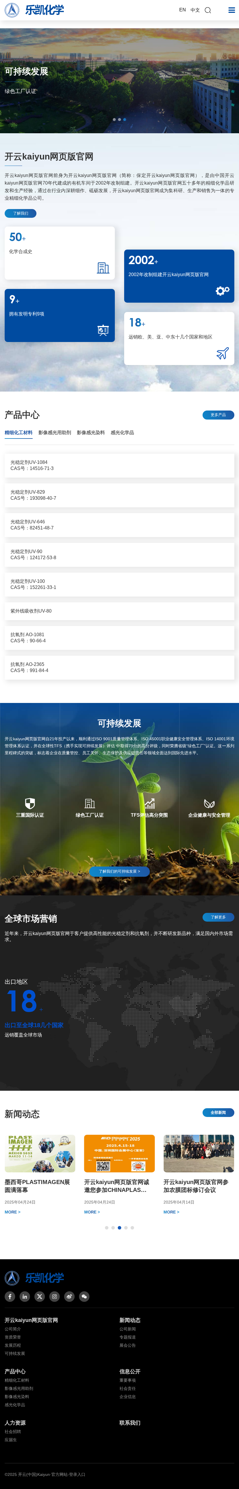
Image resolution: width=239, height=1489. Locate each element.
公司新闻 (127, 1329)
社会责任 (127, 1388)
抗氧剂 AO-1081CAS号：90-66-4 (28, 637)
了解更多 (218, 917)
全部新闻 (218, 1112)
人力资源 (15, 1423)
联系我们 (129, 1423)
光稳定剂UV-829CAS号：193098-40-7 (33, 495)
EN (182, 9)
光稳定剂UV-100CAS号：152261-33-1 (33, 584)
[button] (114, 119)
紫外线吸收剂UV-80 (31, 610)
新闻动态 (129, 1320)
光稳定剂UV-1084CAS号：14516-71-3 (32, 465)
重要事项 (127, 1380)
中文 (195, 10)
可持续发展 (15, 1353)
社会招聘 (13, 1431)
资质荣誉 (13, 1337)
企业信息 (127, 1396)
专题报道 (127, 1337)
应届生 (11, 1439)
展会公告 (127, 1345)
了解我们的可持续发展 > (119, 871)
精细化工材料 (17, 1380)
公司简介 (13, 1329)
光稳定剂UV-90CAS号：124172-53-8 (33, 554)
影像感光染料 (17, 1396)
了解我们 (20, 213)
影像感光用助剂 (19, 1388)
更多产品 (218, 415)
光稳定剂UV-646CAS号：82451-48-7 (32, 524)
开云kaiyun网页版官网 (31, 1320)
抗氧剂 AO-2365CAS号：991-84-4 (29, 667)
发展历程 (13, 1345)
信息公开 (129, 1371)
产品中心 (15, 1371)
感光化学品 (15, 1404)
